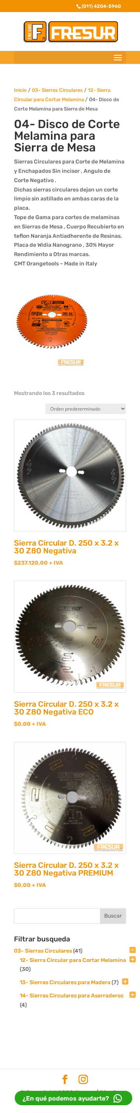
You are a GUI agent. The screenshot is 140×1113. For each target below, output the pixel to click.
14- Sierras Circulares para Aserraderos (71, 995)
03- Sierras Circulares (57, 90)
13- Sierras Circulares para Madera (65, 982)
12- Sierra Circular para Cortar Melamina (73, 960)
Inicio (20, 90)
